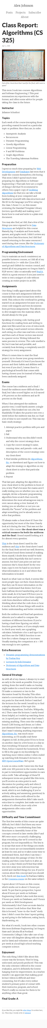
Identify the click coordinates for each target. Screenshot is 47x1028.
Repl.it (40, 271)
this (17, 546)
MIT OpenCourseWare (13, 761)
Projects (21, 12)
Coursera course (16, 879)
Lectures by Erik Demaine (18, 662)
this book (21, 876)
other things (27, 1010)
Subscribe (35, 12)
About (25, 17)
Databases (25, 171)
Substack (28, 1013)
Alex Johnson (23, 6)
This (4, 543)
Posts (9, 12)
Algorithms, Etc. (9, 733)
